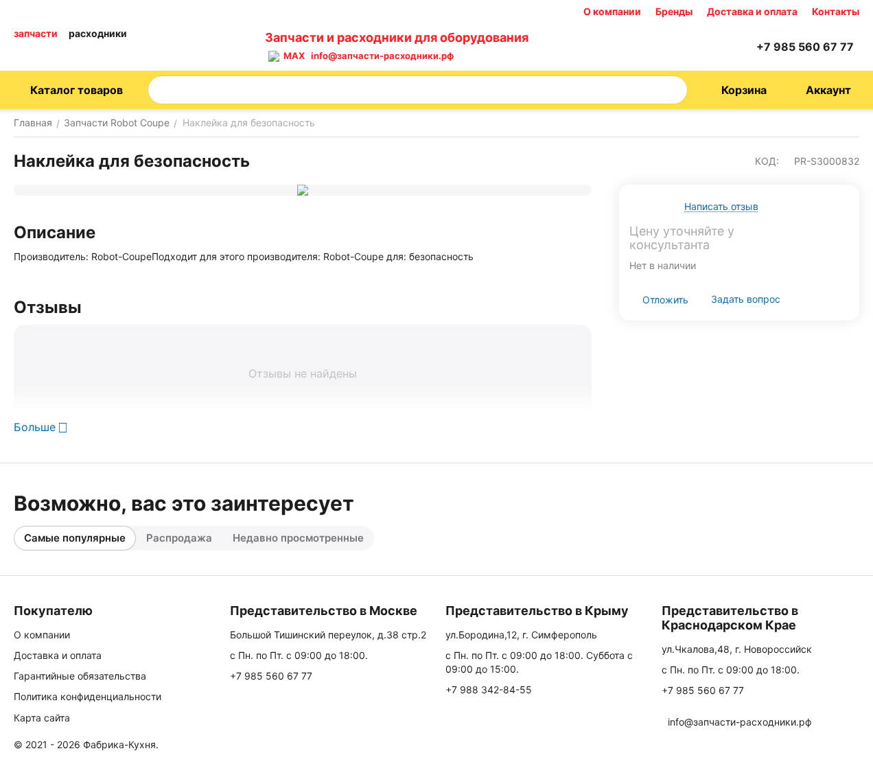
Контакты (835, 11)
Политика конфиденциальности (87, 696)
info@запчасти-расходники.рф (382, 55)
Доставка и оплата (752, 11)
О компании (612, 11)
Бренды (673, 11)
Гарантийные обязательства (80, 676)
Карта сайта (42, 718)
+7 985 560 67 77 (271, 676)
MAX (292, 55)
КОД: (767, 161)
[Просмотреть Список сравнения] (672, 46)
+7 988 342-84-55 (488, 689)
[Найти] (672, 90)
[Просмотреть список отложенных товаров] (707, 46)
